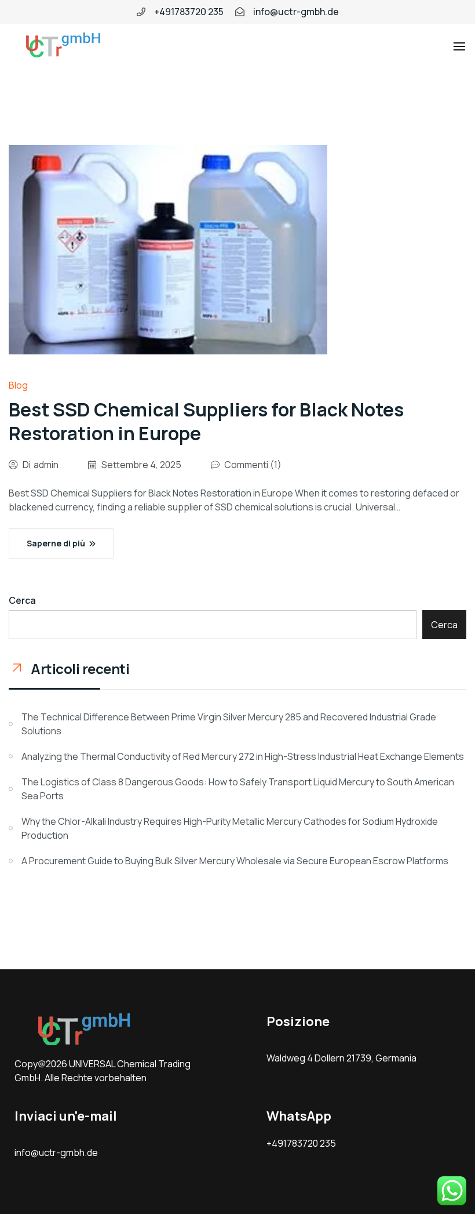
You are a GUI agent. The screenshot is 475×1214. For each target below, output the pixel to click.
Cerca (22, 600)
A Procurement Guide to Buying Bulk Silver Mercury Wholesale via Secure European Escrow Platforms (234, 860)
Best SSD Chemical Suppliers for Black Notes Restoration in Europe (206, 422)
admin (46, 464)
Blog (18, 385)
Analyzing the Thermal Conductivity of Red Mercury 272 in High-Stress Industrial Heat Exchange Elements (242, 756)
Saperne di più (56, 543)
